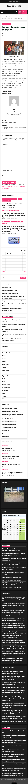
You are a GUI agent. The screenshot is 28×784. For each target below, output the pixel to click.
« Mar (3, 271)
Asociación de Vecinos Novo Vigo (9, 424)
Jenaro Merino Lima (6, 320)
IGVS (3, 433)
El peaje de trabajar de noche (8, 687)
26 (7, 269)
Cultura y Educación (6, 353)
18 (3, 266)
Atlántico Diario (6, 545)
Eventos (4, 23)
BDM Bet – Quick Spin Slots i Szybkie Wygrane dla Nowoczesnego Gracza (13, 473)
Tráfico (3, 393)
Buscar (24, 12)
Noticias (8, 23)
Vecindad (4, 396)
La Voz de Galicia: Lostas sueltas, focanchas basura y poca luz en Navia (13, 204)
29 (17, 269)
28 (14, 269)
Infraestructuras (5, 199)
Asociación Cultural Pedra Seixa (9, 419)
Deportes (4, 356)
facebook (4, 361)
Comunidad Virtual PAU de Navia (9, 427)
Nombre (4, 165)
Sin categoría (5, 390)
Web (3, 176)
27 (10, 269)
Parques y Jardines (6, 200)
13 (10, 263)
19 (7, 266)
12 (7, 263)
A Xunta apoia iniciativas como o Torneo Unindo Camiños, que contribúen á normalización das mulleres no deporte (12, 660)
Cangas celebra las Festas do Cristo (10, 745)
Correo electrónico (7, 170)
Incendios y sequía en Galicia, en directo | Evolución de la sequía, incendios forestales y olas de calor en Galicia (13, 678)
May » (24, 271)
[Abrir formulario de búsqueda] (16, 12)
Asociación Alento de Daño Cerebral (10, 411)
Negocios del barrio (6, 376)
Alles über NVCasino (6, 287)
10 (24, 260)
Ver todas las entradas (14, 114)
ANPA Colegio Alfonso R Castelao (9, 408)
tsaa (4, 33)
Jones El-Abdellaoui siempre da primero (11, 572)
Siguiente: (14, 127)
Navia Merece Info (14, 5)
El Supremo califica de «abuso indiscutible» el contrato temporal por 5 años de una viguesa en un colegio (13, 712)
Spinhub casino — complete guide (9, 290)
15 (17, 263)
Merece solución (13, 199)
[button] (2, 11)
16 (20, 263)
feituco (4, 450)
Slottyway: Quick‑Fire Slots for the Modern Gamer (13, 301)
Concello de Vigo (5, 430)
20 (10, 266)
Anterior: (9, 121)
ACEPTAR (14, 783)
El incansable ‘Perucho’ (7, 587)
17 (24, 263)
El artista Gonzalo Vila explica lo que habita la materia (13, 735)
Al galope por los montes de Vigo (9, 721)
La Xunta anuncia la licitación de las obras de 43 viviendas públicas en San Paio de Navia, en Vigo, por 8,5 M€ (13, 215)
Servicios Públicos (18, 221)
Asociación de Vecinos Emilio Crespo (10, 421)
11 (3, 263)
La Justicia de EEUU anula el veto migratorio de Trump (14, 558)
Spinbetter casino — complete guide (10, 293)
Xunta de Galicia (5, 436)
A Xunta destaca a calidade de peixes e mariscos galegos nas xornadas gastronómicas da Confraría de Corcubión (13, 642)
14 (14, 263)
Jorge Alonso (5, 334)
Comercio (4, 350)
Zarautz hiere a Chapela (7, 577)
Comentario (5, 144)
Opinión (3, 381)
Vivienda (16, 210)
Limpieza (4, 367)
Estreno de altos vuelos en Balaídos (10, 764)
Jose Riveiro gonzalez (6, 324)
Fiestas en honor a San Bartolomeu (9, 731)
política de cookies (12, 781)
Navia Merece (5, 373)
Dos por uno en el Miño (7, 580)
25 (3, 269)
